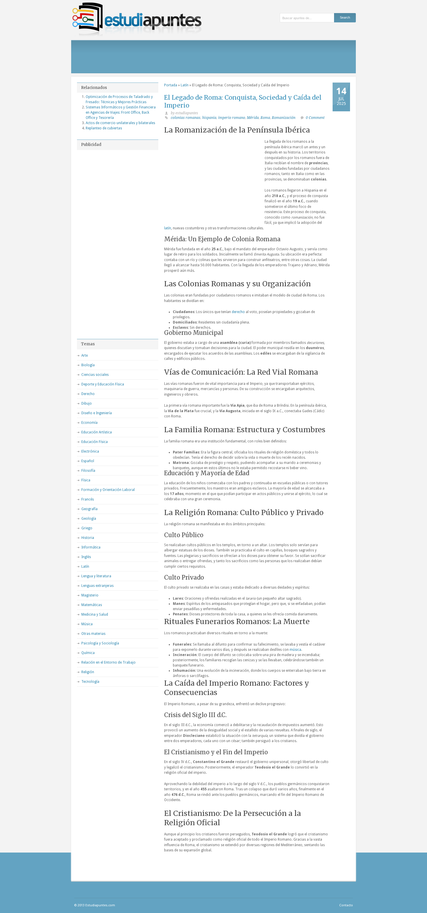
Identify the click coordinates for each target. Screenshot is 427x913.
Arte (84, 355)
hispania (209, 118)
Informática (91, 547)
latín (167, 228)
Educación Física (94, 442)
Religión (87, 672)
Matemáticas (91, 605)
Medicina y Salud (94, 614)
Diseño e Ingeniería (96, 413)
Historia (87, 538)
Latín (185, 85)
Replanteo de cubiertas (104, 128)
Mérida (253, 118)
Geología (88, 519)
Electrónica (90, 451)
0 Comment (315, 118)
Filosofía (88, 471)
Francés (87, 499)
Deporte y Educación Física (102, 384)
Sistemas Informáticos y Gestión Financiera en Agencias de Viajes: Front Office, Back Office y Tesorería (121, 112)
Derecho (88, 394)
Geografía (89, 509)
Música (87, 624)
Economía (89, 423)
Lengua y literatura (96, 576)
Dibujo (86, 403)
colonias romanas (185, 118)
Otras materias (93, 634)
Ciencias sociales (95, 375)
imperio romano (231, 118)
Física (85, 480)
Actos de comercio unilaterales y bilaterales (120, 123)
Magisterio (89, 595)
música (295, 650)
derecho (238, 312)
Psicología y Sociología (100, 643)
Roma (265, 118)
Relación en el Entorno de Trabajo (108, 662)
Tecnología (90, 682)
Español (87, 461)
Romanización (283, 118)
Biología (88, 365)
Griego (86, 528)
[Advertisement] (213, 57)
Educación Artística (96, 432)
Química (88, 653)
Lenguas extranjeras (97, 586)
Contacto (346, 905)
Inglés (86, 557)
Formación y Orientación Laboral (108, 490)
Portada (170, 85)
